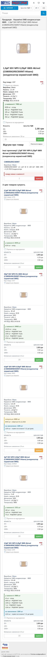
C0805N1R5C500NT (12, 162)
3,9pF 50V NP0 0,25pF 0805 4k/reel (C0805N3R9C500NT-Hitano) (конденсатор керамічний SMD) (21, 545)
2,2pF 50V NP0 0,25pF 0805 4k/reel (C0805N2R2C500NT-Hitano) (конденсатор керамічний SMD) (21, 192)
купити (40, 139)
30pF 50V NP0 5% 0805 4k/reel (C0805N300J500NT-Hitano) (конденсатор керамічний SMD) (20, 276)
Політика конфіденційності (38, 654)
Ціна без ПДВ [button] (25, 8)
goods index (5, 652)
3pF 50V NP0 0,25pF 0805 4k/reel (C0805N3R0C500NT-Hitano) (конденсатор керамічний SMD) (21, 459)
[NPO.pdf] (42, 83)
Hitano (13, 87)
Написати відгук (36, 144)
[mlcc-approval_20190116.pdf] (41, 458)
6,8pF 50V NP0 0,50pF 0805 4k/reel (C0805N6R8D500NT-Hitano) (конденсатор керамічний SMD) (21, 369)
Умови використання (9, 656)
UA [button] (36, 8)
